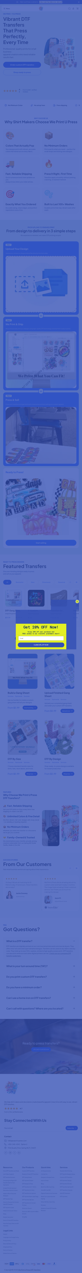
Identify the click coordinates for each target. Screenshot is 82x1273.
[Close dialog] (77, 601)
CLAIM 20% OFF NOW (41, 645)
